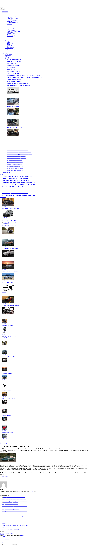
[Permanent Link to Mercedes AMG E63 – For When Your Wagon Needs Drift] (4, 370)
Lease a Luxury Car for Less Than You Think (9, 220)
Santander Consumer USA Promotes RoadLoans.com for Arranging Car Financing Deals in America (24, 77)
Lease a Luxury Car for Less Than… (7, 334)
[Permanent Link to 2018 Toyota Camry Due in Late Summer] (4, 387)
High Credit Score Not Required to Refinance (15, 162)
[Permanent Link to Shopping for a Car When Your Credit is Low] (10, 336)
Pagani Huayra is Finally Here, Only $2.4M (8, 259)
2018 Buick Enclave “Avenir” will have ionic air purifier (10, 208)
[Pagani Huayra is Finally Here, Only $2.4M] (8, 256)
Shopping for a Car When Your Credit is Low (9, 225)
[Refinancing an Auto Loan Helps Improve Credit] (15, 164)
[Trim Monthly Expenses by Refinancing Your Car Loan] (16, 156)
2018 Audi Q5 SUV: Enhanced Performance (8, 282)
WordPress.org (7, 539)
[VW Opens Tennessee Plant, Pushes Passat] (14, 79)
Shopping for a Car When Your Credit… (7, 339)
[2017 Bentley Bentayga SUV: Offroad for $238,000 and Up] (8, 245)
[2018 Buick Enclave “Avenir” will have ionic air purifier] (8, 205)
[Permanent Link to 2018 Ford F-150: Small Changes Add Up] (4, 404)
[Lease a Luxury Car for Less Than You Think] (8, 216)
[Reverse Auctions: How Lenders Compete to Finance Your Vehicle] (18, 83)
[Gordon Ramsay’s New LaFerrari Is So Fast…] (13, 125)
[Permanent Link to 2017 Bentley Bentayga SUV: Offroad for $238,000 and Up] (4, 353)
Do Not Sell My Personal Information (6, 533)
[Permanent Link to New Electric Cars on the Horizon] (4, 412)
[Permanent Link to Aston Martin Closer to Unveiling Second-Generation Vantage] (4, 345)
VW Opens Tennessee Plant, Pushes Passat (14, 81)
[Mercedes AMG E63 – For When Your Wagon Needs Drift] (8, 268)
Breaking (2, 174)
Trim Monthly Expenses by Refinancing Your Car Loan (16, 158)
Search (2, 7)
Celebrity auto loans (5, 438)
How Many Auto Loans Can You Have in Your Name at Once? (17, 150)
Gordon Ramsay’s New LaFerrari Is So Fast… (15, 127)
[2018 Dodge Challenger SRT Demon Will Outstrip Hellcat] (8, 302)
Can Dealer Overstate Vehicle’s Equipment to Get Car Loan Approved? (19, 154)
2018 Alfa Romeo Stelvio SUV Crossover (7, 432)
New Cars (4, 206)
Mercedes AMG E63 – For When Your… (7, 373)
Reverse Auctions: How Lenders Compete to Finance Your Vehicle (18, 85)
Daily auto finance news (6, 476)
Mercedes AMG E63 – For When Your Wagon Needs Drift (10, 271)
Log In (3, 542)
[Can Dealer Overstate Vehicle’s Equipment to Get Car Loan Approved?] (19, 152)
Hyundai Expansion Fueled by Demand (13, 65)
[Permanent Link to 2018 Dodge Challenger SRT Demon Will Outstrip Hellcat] (4, 395)
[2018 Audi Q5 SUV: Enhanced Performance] (8, 279)
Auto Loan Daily (3, 2)
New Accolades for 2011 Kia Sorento (13, 73)
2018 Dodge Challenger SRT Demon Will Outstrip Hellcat (10, 305)
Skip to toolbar (2, 536)
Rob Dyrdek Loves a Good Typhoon (13, 106)
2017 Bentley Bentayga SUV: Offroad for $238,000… (9, 356)
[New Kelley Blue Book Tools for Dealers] (14, 59)
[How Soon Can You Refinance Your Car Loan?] (15, 168)
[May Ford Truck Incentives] (11, 67)
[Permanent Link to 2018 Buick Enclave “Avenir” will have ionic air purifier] (4, 322)
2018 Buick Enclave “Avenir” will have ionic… (8, 325)
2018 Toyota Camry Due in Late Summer (7, 390)
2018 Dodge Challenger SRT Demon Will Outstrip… (9, 398)
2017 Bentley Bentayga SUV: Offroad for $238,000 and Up (10, 248)
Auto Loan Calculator (6, 217)
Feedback (6, 541)
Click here (31, 491)
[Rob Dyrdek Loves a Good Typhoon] (13, 104)
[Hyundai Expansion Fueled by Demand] (13, 63)
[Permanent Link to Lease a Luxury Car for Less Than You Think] (4, 330)
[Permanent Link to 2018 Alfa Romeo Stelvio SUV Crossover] (4, 429)
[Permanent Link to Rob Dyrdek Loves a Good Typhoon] (4, 437)
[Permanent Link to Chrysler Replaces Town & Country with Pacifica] (4, 420)
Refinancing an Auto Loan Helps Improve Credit (15, 166)
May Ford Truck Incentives (11, 69)
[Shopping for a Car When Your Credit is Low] (10, 222)
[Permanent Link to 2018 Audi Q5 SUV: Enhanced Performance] (4, 378)
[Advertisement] (12, 4)
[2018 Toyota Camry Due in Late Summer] (8, 291)
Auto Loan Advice (5, 223)
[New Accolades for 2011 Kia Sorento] (13, 71)
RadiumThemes (22, 535)
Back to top (2, 534)
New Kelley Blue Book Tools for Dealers (14, 61)
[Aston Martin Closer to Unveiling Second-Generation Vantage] (8, 234)
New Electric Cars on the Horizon (6, 415)
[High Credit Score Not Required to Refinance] (14, 160)
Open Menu (2, 9)
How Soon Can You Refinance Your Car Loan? (15, 170)
